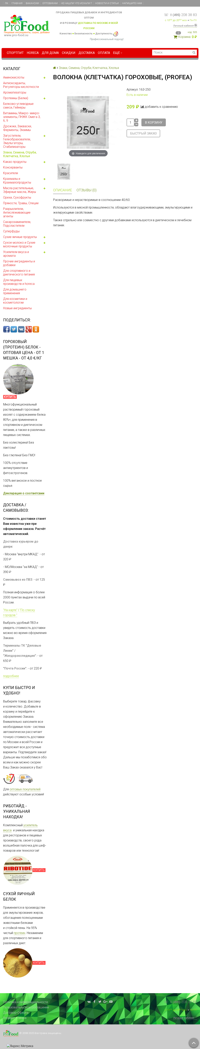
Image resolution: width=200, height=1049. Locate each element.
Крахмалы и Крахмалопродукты (17, 180)
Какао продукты (14, 162)
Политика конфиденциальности (25, 1002)
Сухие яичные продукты (20, 237)
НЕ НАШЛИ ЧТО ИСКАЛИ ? (76, 3)
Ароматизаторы (14, 92)
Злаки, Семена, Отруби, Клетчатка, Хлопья (20, 154)
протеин (19, 933)
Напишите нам (132, 3)
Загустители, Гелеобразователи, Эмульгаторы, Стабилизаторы (17, 141)
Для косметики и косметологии (15, 300)
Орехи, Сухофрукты (17, 197)
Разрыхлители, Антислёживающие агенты (16, 212)
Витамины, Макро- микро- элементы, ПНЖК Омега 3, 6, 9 (21, 116)
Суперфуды (11, 231)
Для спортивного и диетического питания (19, 272)
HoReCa (33, 53)
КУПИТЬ (39, 870)
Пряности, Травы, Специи (20, 203)
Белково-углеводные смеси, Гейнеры (18, 105)
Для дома (50, 53)
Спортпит (15, 53)
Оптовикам (50, 3)
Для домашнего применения (14, 291)
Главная (17, 3)
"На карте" (10, 610)
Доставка (87, 53)
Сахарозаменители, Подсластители (17, 223)
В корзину (153, 122)
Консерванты (12, 167)
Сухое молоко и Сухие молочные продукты (19, 244)
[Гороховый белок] (18, 379)
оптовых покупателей (25, 789)
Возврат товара (14, 1018)
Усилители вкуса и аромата (16, 254)
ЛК (6, 3)
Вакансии (32, 3)
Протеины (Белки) (15, 98)
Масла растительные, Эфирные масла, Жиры (19, 190)
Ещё (116, 53)
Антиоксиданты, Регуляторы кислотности (21, 85)
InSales (192, 1032)
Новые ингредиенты (17, 308)
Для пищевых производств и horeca (19, 282)
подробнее (11, 676)
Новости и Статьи (107, 3)
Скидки (68, 53)
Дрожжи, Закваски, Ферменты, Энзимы (17, 128)
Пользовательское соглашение (26, 1007)
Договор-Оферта (15, 1012)
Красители (10, 173)
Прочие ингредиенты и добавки (19, 263)
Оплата (104, 53)
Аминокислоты (13, 77)
